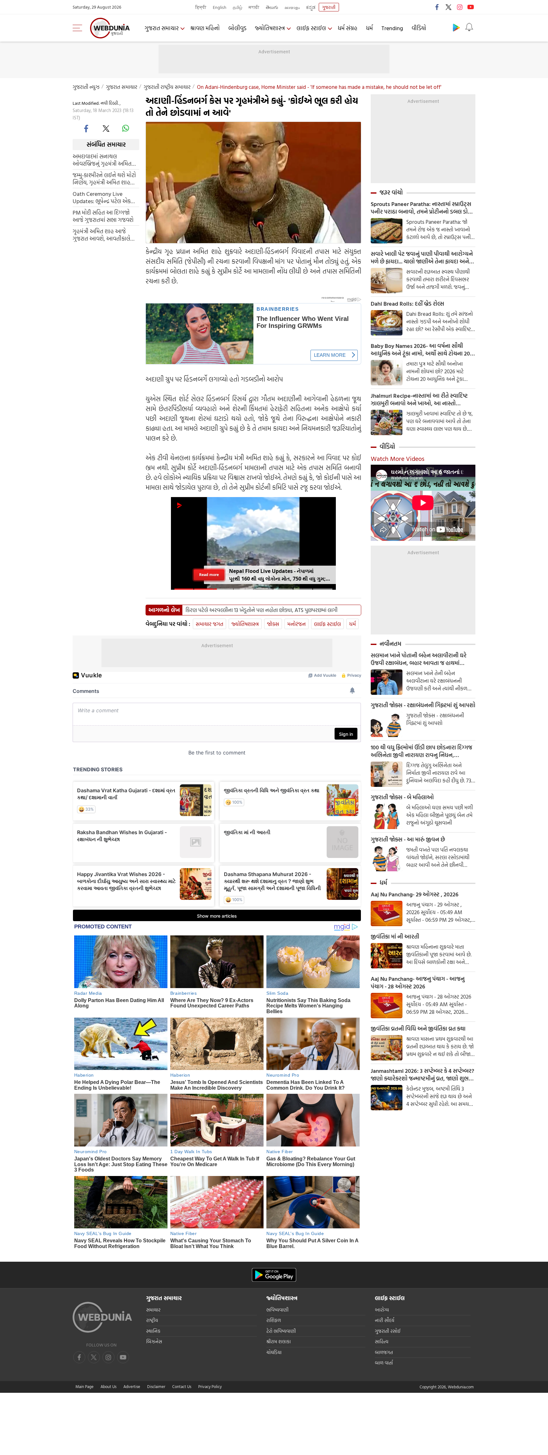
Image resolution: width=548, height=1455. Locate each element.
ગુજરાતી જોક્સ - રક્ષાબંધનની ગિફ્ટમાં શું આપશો (423, 705)
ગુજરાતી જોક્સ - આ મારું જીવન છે (408, 839)
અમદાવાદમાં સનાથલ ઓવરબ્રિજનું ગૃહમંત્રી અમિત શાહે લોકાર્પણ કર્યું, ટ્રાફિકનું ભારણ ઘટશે (102, 159)
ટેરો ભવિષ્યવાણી (281, 1331)
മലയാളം (292, 7)
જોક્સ (273, 624)
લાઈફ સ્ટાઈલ (311, 28)
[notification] (469, 27)
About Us (108, 1386)
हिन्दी (200, 7)
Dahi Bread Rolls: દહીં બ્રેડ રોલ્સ (407, 304)
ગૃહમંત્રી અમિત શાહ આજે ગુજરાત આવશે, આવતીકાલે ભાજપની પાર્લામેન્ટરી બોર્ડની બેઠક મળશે (103, 234)
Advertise (131, 1386)
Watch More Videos (397, 458)
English (219, 7)
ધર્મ (369, 28)
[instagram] (459, 7)
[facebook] (437, 7)
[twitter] (448, 7)
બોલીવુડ (237, 28)
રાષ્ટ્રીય (152, 1320)
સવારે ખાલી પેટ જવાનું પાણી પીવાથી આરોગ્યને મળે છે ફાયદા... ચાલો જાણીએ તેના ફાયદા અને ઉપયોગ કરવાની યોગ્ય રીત (422, 257)
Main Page (84, 1386)
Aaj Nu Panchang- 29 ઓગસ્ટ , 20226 (415, 894)
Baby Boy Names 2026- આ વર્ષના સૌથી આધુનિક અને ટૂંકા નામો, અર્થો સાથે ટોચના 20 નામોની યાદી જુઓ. (420, 349)
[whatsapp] (125, 128)
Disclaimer (156, 1386)
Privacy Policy (210, 1386)
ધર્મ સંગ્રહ (347, 28)
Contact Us (181, 1386)
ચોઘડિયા (274, 1352)
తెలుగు (272, 7)
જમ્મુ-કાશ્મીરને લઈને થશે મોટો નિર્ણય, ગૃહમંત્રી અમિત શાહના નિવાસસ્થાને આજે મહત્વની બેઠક (104, 178)
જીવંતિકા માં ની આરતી (395, 936)
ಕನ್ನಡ (311, 7)
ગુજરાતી (329, 7)
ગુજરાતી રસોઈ (388, 1331)
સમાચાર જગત (209, 624)
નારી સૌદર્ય (384, 1320)
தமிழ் (237, 7)
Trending (392, 28)
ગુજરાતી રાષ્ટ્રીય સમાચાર (167, 87)
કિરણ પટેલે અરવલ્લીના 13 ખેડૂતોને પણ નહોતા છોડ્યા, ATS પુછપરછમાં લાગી (261, 610)
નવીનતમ (390, 643)
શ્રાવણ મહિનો (205, 28)
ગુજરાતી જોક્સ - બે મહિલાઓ (402, 797)
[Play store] (456, 27)
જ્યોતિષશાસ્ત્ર (270, 28)
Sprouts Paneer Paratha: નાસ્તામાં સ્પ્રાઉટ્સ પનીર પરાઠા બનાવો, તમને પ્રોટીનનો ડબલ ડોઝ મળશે (421, 208)
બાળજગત (384, 1352)
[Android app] (274, 1275)
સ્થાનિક (153, 1331)
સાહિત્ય (381, 1341)
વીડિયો (419, 28)
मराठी (254, 7)
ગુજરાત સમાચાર (162, 28)
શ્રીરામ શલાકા (278, 1341)
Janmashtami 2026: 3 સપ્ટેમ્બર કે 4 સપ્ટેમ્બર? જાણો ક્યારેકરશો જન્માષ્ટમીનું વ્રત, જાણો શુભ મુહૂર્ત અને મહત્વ (422, 1074)
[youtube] (470, 7)
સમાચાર (153, 1309)
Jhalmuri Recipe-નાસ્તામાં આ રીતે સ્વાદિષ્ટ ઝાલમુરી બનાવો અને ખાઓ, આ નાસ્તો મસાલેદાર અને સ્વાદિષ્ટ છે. (419, 399)
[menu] (79, 28)
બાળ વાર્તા (384, 1362)
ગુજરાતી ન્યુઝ (86, 87)
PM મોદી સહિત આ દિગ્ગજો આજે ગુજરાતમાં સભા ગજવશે (103, 216)
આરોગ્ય (382, 1309)
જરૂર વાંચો (391, 192)
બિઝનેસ (154, 1341)
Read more (209, 574)
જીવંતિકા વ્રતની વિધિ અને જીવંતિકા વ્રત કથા (418, 1029)
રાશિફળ (273, 1320)
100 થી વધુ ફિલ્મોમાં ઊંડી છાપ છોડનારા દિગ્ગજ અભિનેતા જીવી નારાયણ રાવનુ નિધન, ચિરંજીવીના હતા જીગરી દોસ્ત (421, 751)
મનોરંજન (296, 624)
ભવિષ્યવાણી (277, 1309)
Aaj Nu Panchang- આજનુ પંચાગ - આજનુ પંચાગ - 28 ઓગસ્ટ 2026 (418, 982)
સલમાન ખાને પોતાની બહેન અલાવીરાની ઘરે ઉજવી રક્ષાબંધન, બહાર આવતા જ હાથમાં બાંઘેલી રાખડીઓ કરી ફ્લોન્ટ (418, 659)
